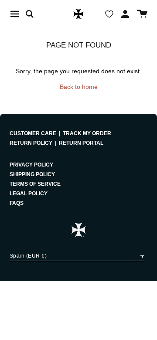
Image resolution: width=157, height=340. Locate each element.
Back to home (79, 86)
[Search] (34, 14)
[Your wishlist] (109, 14)
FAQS (17, 203)
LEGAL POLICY (29, 193)
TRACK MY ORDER (87, 133)
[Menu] (14, 14)
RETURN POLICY (31, 143)
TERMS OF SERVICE (35, 184)
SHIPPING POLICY (32, 174)
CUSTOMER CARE (33, 133)
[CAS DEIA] (78, 14)
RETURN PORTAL (81, 143)
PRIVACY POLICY (31, 165)
